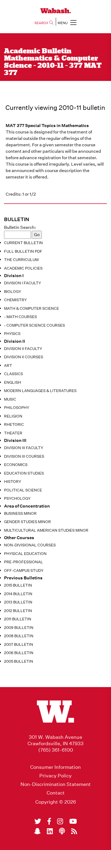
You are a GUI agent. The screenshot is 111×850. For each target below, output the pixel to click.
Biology (12, 291)
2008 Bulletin (18, 635)
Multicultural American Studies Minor (46, 530)
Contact (56, 793)
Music (10, 399)
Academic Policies (23, 268)
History (12, 481)
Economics (15, 464)
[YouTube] (73, 821)
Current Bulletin (23, 242)
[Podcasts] (62, 831)
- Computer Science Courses (34, 325)
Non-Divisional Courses (30, 545)
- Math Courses (20, 316)
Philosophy (16, 407)
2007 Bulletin (18, 644)
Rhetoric (14, 424)
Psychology (17, 498)
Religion (13, 416)
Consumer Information (55, 767)
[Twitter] (37, 821)
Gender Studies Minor (27, 521)
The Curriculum (21, 259)
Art (8, 365)
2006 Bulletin (18, 652)
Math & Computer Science (31, 308)
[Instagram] (60, 821)
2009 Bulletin (18, 627)
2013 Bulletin (18, 602)
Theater (13, 433)
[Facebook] (49, 821)
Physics (12, 333)
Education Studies (24, 473)
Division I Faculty (22, 283)
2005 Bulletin (18, 661)
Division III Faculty (23, 447)
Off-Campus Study (23, 570)
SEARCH (41, 23)
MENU (63, 23)
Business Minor (20, 513)
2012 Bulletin (18, 610)
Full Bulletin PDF (23, 251)
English (12, 382)
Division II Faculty (23, 348)
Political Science (23, 490)
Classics (13, 373)
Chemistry (15, 299)
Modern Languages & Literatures (40, 390)
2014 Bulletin (18, 593)
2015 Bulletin (18, 585)
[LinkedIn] (50, 831)
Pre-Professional (23, 562)
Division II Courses (23, 357)
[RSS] (74, 831)
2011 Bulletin (17, 619)
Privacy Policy (55, 775)
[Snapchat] (37, 831)
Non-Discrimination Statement (55, 784)
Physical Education (25, 553)
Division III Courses (24, 456)
